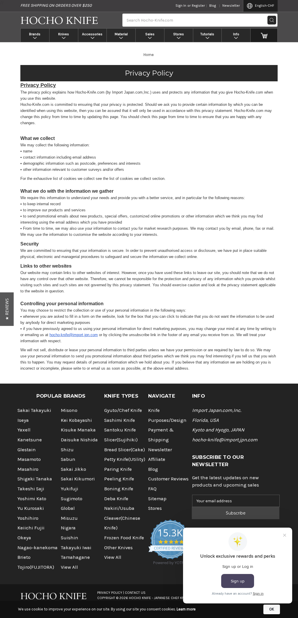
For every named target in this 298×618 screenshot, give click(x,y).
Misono (69, 410)
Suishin (69, 537)
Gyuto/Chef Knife (123, 410)
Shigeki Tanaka (34, 479)
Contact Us (135, 593)
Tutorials (207, 34)
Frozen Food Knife (124, 537)
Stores (178, 34)
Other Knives (118, 547)
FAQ (152, 488)
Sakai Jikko (73, 469)
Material (121, 34)
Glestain (26, 449)
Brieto (24, 557)
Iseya (23, 420)
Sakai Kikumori (78, 479)
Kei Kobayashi (76, 420)
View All (69, 567)
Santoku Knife (120, 430)
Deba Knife (116, 498)
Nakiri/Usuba (119, 508)
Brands (34, 34)
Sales (150, 34)
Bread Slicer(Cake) (124, 449)
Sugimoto (71, 498)
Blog (212, 5)
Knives (63, 34)
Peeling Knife (119, 479)
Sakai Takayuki (34, 410)
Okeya (24, 537)
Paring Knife (118, 469)
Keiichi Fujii (31, 528)
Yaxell (24, 430)
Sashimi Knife (119, 420)
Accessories (92, 34)
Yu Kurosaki (30, 508)
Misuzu (69, 518)
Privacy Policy (149, 73)
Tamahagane (75, 557)
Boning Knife (118, 488)
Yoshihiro (27, 518)
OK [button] (271, 609)
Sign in (180, 5)
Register (198, 5)
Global (68, 508)
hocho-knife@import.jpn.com (73, 335)
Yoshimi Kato (31, 498)
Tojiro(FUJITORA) (35, 567)
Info (236, 34)
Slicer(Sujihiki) (121, 440)
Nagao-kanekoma (37, 547)
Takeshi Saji (30, 488)
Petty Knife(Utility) (124, 459)
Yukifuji (69, 488)
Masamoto (29, 459)
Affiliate (156, 459)
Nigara (68, 528)
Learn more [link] (186, 609)
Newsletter (231, 5)
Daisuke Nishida (79, 440)
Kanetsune (29, 440)
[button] (7, 309)
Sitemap (157, 498)
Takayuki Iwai (76, 547)
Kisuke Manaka (78, 430)
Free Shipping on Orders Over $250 (56, 5)
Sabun (68, 459)
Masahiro (27, 469)
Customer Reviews (168, 479)
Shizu (67, 449)
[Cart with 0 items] (264, 35)
